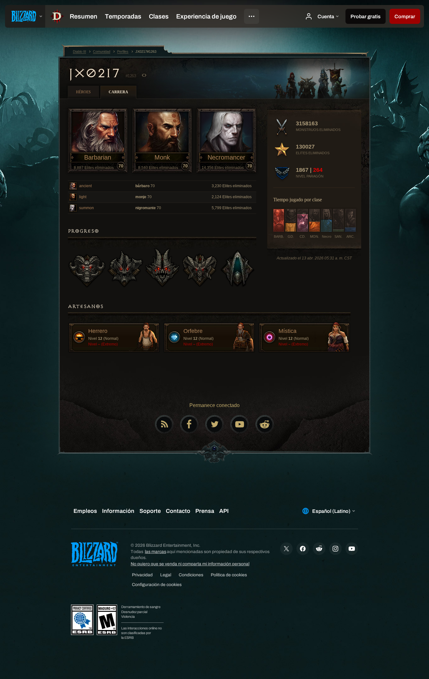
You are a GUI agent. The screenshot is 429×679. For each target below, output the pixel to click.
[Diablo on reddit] (264, 424)
